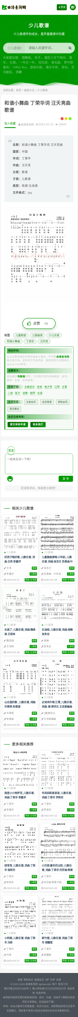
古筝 (64, 387)
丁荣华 (30, 341)
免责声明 (41, 993)
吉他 (39, 387)
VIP (47, 980)
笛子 (17, 393)
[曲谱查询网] (14, 7)
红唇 (13, 62)
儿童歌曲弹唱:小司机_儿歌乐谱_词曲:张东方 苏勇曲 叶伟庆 (57, 561)
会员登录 (47, 402)
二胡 (10, 393)
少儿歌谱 (42, 90)
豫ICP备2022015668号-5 (17, 988)
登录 (63, 7)
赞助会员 (63, 402)
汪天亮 (44, 341)
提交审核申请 (18, 424)
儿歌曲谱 (37, 335)
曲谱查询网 (32, 984)
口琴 (57, 387)
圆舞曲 (26, 57)
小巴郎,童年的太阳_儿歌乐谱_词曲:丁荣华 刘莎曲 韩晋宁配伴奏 (57, 870)
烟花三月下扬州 (54, 57)
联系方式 (63, 984)
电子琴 (48, 387)
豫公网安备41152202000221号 (49, 988)
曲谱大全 (29, 90)
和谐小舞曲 (13, 341)
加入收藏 (10, 123)
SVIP (52, 980)
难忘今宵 (52, 67)
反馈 (58, 980)
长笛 (40, 393)
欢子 (38, 57)
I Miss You (19, 67)
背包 (65, 67)
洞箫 (25, 393)
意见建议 (14, 409)
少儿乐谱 (54, 335)
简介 (54, 984)
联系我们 (38, 424)
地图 (20, 980)
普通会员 (39, 980)
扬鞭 (19, 72)
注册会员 (31, 402)
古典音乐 (29, 387)
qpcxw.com (45, 984)
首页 (18, 90)
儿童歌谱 (21, 335)
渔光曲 (55, 62)
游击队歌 (36, 67)
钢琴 (32, 393)
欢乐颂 (42, 62)
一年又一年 (27, 62)
